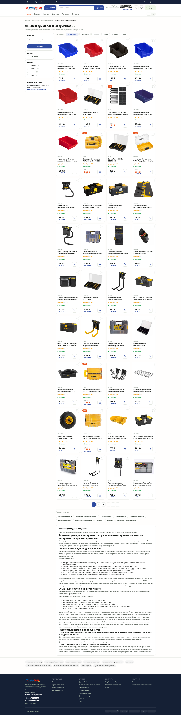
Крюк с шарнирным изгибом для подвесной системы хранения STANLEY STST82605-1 (68, 253)
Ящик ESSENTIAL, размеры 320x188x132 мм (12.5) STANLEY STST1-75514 (92, 207)
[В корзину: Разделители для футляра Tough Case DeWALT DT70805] (125, 125)
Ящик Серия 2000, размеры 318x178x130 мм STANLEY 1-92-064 (143, 437)
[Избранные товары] (141, 7)
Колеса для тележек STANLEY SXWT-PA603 (65, 437)
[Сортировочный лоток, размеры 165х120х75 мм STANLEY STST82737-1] (68, 50)
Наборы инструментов (65, 516)
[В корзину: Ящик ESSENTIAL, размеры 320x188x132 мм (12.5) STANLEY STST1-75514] (99, 218)
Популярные (85, 34)
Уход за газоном (84, 690)
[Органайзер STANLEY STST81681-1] (93, 281)
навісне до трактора (73, 662)
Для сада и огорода (85, 696)
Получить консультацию (36, 89)
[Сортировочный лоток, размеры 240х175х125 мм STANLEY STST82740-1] (144, 50)
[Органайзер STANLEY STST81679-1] (93, 96)
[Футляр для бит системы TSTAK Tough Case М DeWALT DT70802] (93, 373)
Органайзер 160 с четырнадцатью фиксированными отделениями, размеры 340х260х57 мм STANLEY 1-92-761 (143, 345)
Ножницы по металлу (137, 516)
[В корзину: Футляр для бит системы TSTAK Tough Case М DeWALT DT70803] (99, 449)
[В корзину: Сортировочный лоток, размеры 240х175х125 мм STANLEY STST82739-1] (74, 125)
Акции (29, 14)
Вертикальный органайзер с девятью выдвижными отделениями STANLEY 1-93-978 (143, 484)
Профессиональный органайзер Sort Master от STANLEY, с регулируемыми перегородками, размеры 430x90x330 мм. (67, 484)
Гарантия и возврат (58, 685)
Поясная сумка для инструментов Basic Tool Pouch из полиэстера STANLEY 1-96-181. (116, 484)
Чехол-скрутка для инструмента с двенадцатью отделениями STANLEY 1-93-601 (143, 207)
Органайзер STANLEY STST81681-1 (90, 298)
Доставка (153, 2)
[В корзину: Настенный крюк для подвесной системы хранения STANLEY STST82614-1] (99, 495)
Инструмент (36, 20)
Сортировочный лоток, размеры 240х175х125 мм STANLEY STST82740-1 (142, 67)
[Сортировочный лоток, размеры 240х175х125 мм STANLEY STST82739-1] (68, 96)
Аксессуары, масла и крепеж (126, 520)
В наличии (34, 56)
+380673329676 (126, 6)
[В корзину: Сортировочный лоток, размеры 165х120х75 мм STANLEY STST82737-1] (74, 79)
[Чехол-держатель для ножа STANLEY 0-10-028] (144, 235)
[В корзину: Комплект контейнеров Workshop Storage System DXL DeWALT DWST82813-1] (125, 449)
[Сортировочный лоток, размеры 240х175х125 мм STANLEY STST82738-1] (118, 50)
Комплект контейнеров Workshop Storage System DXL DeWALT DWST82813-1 (118, 437)
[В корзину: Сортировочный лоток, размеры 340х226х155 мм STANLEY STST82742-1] (74, 171)
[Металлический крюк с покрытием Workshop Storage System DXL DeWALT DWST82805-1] (93, 327)
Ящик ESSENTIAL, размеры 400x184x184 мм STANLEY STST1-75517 (67, 345)
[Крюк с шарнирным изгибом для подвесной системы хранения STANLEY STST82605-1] (68, 235)
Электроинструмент (85, 693)
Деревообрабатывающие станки (89, 682)
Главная (27, 20)
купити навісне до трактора (112, 662)
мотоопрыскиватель (91, 662)
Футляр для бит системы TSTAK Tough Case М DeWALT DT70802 (93, 391)
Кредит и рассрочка (58, 687)
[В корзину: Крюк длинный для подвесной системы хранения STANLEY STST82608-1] (125, 310)
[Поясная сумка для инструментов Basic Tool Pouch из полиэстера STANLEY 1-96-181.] (118, 467)
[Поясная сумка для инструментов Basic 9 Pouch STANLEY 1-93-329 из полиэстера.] (118, 235)
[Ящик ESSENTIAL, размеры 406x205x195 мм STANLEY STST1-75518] (144, 281)
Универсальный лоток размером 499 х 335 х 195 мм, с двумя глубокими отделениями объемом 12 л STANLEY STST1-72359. (67, 391)
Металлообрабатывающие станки (89, 685)
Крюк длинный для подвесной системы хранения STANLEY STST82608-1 (115, 299)
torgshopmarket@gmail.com (113, 682)
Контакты (75, 14)
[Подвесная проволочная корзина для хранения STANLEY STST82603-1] (118, 373)
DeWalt (35, 68)
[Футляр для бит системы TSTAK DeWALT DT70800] (93, 143)
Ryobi (34, 75)
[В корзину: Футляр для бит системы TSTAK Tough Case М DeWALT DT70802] (99, 402)
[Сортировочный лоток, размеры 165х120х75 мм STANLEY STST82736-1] (93, 50)
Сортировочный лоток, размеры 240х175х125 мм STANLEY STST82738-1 (117, 67)
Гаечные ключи (121, 516)
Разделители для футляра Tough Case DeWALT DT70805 (118, 113)
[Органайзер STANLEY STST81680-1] (118, 143)
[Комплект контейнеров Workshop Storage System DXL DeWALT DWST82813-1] (118, 420)
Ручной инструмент (47, 20)
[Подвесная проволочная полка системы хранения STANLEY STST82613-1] (144, 373)
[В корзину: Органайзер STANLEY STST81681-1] (99, 310)
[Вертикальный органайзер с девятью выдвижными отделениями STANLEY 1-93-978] (144, 467)
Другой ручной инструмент (83, 520)
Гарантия (65, 14)
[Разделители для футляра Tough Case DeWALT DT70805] (118, 96)
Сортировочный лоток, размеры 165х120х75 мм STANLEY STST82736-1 (91, 67)
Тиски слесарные (106, 516)
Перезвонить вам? (127, 9)
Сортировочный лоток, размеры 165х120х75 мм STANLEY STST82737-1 (66, 67)
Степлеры (99, 520)
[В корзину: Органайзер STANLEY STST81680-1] (125, 171)
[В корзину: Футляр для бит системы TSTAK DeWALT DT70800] (99, 172)
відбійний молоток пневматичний (38, 666)
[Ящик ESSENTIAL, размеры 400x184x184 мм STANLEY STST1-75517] (68, 327)
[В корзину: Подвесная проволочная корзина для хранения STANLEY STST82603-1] (125, 402)
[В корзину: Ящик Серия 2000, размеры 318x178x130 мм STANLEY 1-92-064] (150, 449)
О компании (135, 682)
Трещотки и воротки (64, 520)
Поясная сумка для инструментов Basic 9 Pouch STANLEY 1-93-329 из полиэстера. (118, 253)
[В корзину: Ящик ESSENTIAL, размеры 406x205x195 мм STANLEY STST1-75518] (150, 310)
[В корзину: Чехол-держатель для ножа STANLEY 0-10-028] (150, 264)
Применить (39, 46)
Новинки (37, 14)
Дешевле (96, 34)
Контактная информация (113, 685)
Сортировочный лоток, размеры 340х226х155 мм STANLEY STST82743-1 (142, 113)
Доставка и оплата (58, 682)
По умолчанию (72, 34)
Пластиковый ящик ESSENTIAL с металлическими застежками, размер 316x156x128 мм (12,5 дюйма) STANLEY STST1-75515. (117, 207)
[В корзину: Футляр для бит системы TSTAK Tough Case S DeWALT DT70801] (150, 172)
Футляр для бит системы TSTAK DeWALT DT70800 (91, 160)
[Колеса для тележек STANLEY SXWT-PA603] (68, 420)
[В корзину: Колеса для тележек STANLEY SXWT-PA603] (74, 449)
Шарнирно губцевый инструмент (86, 516)
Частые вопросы (57, 690)
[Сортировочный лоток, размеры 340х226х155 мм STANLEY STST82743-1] (144, 96)
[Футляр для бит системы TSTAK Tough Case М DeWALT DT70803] (93, 420)
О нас (146, 2)
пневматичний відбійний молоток (66, 666)
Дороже (105, 34)
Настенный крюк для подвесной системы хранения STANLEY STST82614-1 (90, 484)
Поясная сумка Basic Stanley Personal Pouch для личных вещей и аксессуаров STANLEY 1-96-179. (68, 299)
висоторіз (129, 662)
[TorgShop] (34, 8)
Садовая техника (84, 687)
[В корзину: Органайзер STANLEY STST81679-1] (99, 125)
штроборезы (86, 666)
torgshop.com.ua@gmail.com (33, 694)
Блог (80, 701)
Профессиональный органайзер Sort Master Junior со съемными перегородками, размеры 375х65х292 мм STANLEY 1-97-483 (117, 345)
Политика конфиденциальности (142, 685)
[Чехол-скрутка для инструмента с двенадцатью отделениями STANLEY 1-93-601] (144, 189)
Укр (153, 14)
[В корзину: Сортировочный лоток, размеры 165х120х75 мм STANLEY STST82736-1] (99, 79)
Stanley (35, 65)
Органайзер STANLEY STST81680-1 (115, 160)
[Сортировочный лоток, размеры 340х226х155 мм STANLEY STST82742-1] (68, 143)
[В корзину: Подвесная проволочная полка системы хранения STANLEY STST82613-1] (150, 402)
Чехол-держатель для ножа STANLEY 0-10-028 (143, 252)
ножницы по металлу (34, 662)
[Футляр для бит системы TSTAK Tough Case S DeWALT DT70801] (144, 143)
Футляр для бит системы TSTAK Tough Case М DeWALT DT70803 (93, 437)
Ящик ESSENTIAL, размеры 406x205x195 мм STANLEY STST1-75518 (143, 299)
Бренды (46, 14)
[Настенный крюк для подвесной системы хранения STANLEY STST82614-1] (93, 467)
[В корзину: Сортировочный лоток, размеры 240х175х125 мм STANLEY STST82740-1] (150, 79)
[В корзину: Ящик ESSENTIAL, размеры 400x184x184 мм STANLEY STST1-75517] (74, 356)
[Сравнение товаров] (136, 7)
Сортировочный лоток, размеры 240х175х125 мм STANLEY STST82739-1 (67, 113)
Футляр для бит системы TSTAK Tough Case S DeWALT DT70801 (143, 160)
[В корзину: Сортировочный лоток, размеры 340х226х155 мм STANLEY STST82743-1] (150, 125)
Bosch (34, 72)
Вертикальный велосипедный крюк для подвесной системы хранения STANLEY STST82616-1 (66, 207)
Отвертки (110, 520)
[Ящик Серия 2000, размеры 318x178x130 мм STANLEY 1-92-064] (144, 420)
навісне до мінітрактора (54, 662)
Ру (148, 14)
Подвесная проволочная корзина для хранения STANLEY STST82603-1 (116, 391)
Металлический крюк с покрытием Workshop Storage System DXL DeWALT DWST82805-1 (92, 345)
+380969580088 (126, 8)
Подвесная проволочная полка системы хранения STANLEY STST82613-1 (142, 391)
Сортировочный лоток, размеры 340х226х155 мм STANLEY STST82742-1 (67, 160)
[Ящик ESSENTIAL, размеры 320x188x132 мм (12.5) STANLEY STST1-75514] (93, 189)
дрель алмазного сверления (104, 666)
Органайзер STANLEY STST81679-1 (90, 113)
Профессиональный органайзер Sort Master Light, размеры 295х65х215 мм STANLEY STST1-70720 (93, 253)
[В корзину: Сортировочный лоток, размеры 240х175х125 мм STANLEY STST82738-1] (125, 79)
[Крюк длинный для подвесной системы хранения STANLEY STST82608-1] (118, 281)
